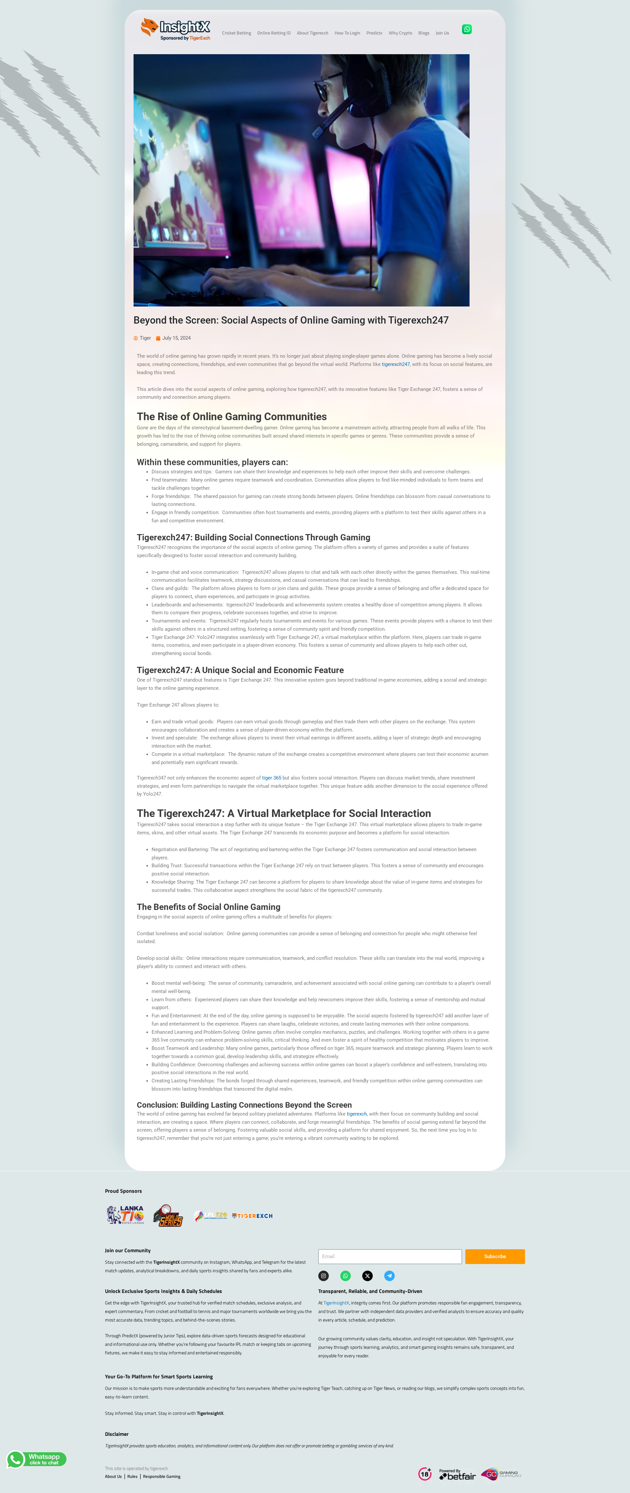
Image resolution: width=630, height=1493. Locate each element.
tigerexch (357, 1114)
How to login (347, 32)
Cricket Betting (236, 32)
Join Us (442, 32)
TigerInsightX (336, 1302)
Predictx (375, 32)
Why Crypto (400, 32)
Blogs (424, 32)
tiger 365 (271, 778)
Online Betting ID (274, 32)
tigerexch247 (396, 364)
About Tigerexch (312, 32)
